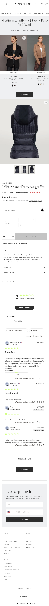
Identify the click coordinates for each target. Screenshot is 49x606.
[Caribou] (41, 84)
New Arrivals (6, 13)
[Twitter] (10, 282)
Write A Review (24, 308)
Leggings (27, 13)
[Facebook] (7, 281)
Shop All (7, 554)
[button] (24, 603)
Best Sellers (38, 13)
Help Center (8, 563)
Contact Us (8, 566)
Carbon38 (17, 13)
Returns (6, 544)
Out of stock (31, 236)
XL (21, 225)
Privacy (28, 588)
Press (5, 579)
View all (24, 94)
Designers (7, 550)
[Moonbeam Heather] (43, 84)
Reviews (29, 544)
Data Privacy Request (11, 570)
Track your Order (10, 541)
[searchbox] (16, 330)
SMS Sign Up (8, 576)
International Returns (12, 547)
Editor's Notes (9, 251)
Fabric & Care (9, 272)
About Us (29, 538)
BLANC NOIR (7, 183)
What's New (8, 538)
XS (21, 220)
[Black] (12, 85)
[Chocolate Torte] (15, 85)
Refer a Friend (31, 547)
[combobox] (35, 336)
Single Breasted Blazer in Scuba (13, 79)
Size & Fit (7, 267)
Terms (20, 588)
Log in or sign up (35, 201)
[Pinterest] (13, 281)
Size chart (8, 223)
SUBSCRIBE (24, 519)
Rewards (29, 541)
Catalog (7, 573)
